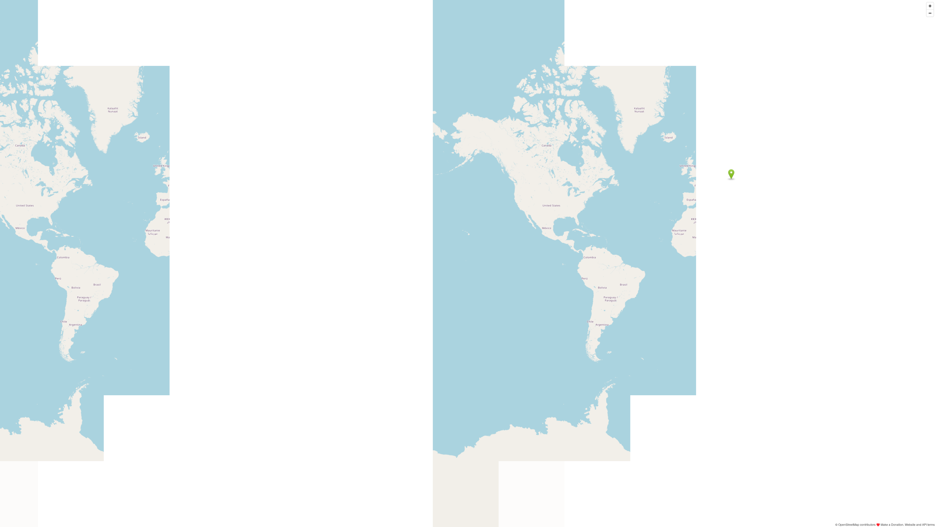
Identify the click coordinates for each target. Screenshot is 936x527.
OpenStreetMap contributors (857, 524)
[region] (468, 263)
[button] (731, 174)
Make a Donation (892, 524)
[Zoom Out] (930, 13)
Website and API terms (920, 524)
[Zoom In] (930, 6)
